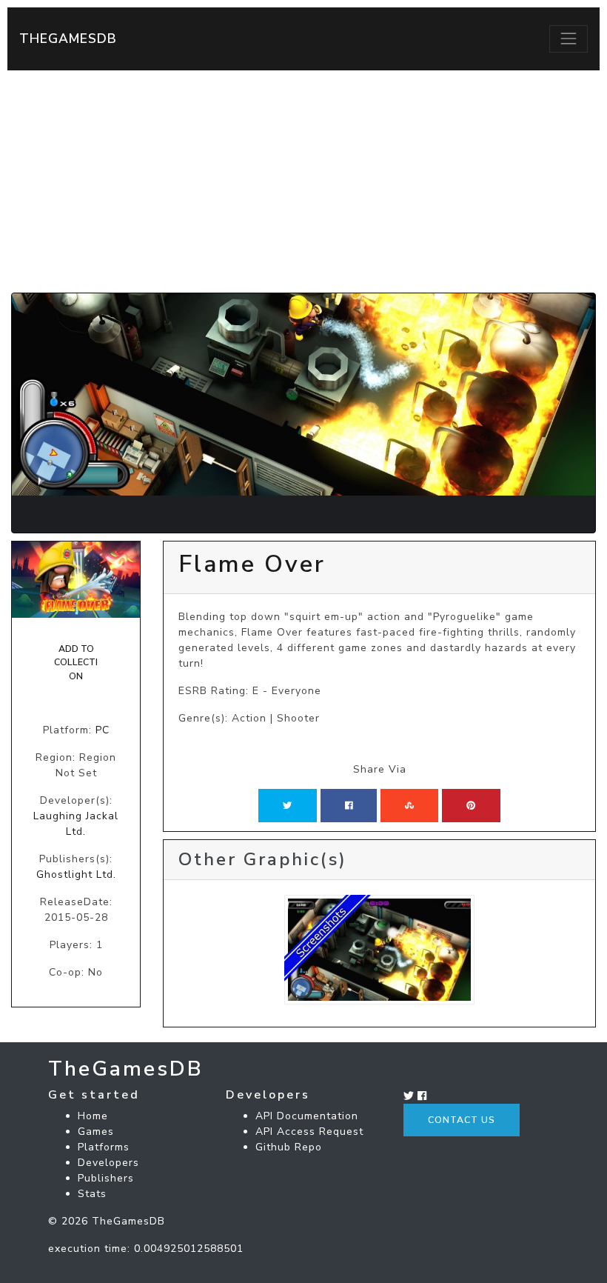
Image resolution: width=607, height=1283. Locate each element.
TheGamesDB (68, 38)
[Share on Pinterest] (471, 805)
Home (93, 1116)
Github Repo (288, 1147)
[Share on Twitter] (287, 805)
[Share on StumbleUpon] (409, 805)
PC (102, 730)
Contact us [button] (461, 1120)
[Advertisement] (303, 181)
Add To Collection (76, 662)
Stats (92, 1194)
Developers (108, 1163)
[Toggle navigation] (568, 38)
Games (96, 1131)
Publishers (106, 1178)
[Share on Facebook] (349, 805)
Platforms (104, 1147)
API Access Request (309, 1131)
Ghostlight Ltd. (76, 874)
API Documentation (306, 1116)
